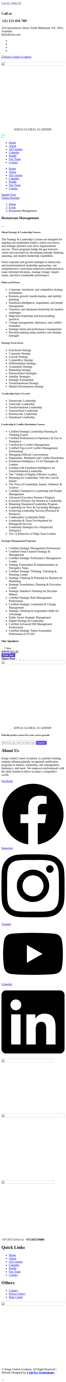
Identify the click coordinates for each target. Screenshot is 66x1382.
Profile (12, 155)
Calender (14, 152)
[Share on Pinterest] (25, 658)
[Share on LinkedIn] (22, 658)
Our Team (15, 159)
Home (12, 142)
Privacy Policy (17, 1293)
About (12, 145)
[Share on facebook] (18, 658)
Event (12, 207)
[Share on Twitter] (20, 658)
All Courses (16, 149)
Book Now (8, 655)
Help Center (16, 1297)
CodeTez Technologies (40, 1372)
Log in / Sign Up (11, 3)
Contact (13, 162)
